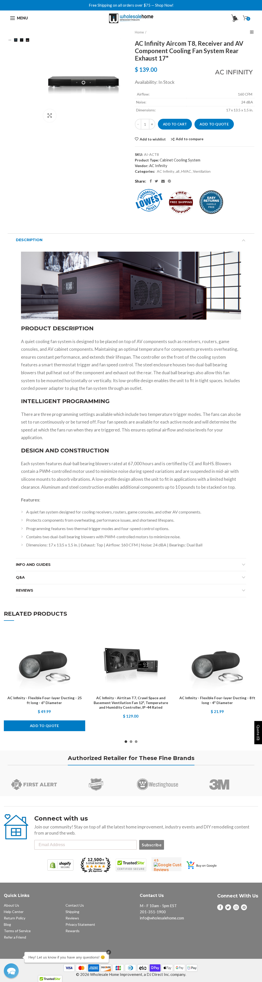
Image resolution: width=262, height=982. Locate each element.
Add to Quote (214, 124)
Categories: (145, 171)
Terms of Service (17, 931)
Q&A (20, 577)
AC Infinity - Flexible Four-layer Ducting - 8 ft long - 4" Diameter (217, 700)
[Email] (163, 181)
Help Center (14, 911)
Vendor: (141, 165)
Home (139, 32)
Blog (7, 924)
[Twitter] (156, 181)
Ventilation (202, 171)
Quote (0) (258, 733)
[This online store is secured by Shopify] (60, 865)
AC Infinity (158, 165)
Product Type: (147, 160)
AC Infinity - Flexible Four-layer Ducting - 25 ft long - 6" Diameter (44, 700)
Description (29, 240)
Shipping (72, 911)
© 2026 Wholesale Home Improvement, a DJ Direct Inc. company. (131, 974)
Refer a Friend (15, 937)
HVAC (186, 171)
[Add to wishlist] (76, 636)
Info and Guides (33, 564)
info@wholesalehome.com (162, 918)
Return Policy (14, 918)
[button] (11, 970)
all (177, 171)
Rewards (73, 931)
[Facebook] (150, 181)
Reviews (24, 590)
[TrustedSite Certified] (131, 865)
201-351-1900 (153, 911)
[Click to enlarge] (49, 115)
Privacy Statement (80, 924)
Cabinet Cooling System (180, 160)
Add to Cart (175, 124)
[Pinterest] (169, 181)
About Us (11, 905)
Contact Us (75, 905)
